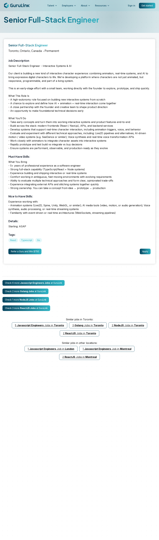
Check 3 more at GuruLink (26, 308)
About (84, 5)
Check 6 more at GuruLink (33, 283)
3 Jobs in (88, 325)
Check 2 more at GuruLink (25, 291)
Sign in (131, 5)
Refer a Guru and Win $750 (25, 251)
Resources (101, 5)
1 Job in (51, 348)
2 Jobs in (128, 325)
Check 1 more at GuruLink (25, 299)
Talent (50, 5)
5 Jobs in (39, 325)
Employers (67, 5)
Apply (145, 251)
